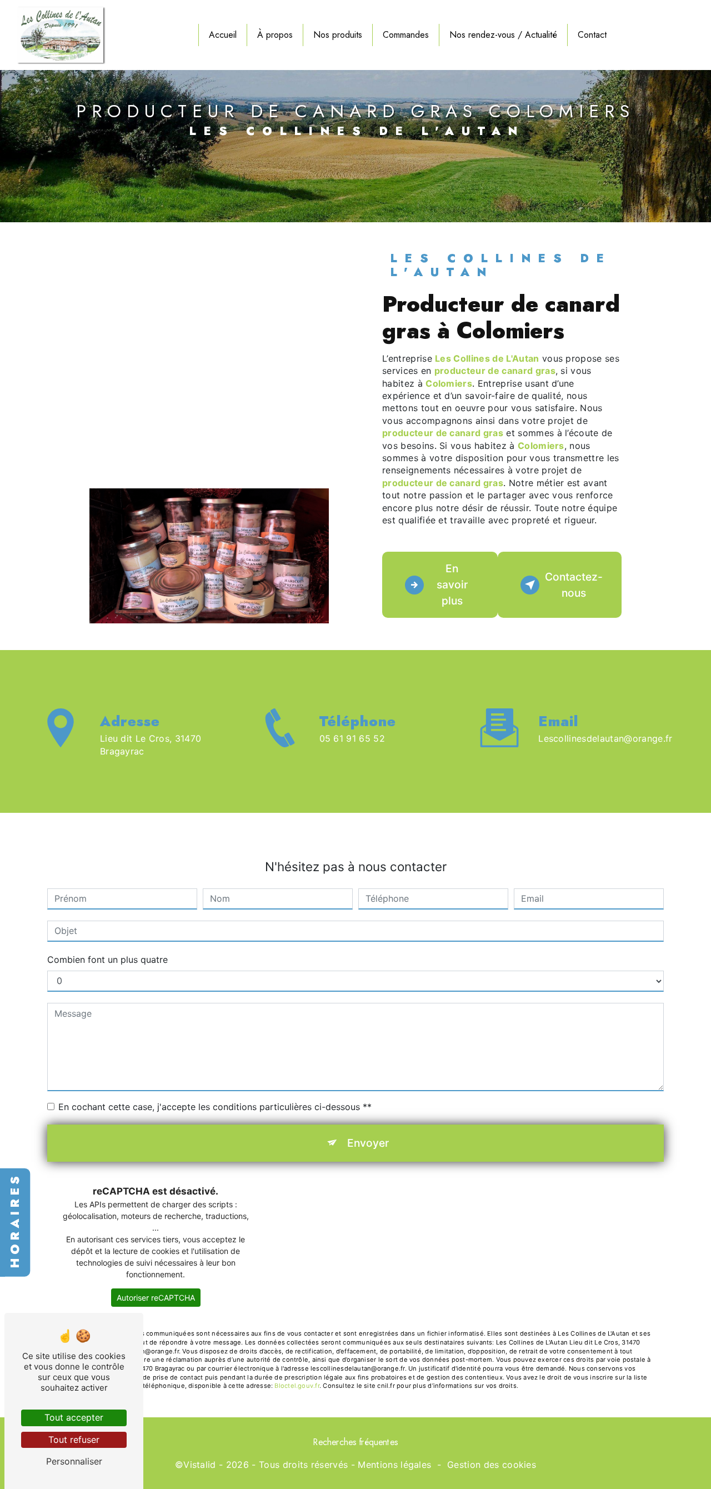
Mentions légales (394, 1464)
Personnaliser (74, 1461)
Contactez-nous (574, 584)
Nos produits (337, 34)
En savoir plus (452, 584)
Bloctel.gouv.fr (296, 1386)
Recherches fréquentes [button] (355, 1442)
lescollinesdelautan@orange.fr (605, 738)
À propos (275, 34)
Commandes (406, 34)
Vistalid (199, 1464)
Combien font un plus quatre (107, 959)
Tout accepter (73, 1417)
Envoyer (368, 1143)
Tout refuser (73, 1439)
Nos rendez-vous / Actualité (503, 34)
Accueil (223, 34)
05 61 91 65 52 (352, 738)
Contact (592, 34)
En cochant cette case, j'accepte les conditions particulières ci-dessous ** (215, 1106)
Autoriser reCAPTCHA (156, 1297)
